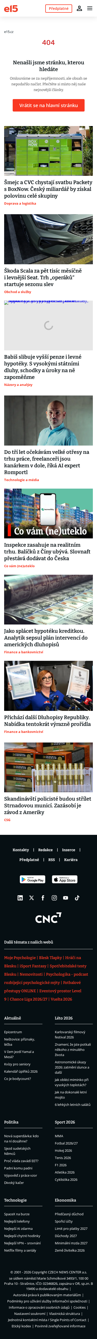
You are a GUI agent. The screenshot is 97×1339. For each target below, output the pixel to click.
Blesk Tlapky (50, 957)
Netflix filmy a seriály (20, 1250)
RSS (51, 860)
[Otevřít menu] (90, 8)
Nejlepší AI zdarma (18, 1228)
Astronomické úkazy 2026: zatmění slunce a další (72, 1067)
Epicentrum (13, 1032)
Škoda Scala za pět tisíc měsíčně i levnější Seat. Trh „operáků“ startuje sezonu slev (43, 277)
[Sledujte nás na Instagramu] (54, 898)
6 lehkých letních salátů (73, 1104)
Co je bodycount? (17, 1078)
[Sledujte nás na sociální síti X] (31, 898)
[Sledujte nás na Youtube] (66, 898)
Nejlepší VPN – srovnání (22, 1243)
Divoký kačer (14, 1182)
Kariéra (71, 860)
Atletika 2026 (64, 1172)
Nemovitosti (31, 974)
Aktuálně (12, 1018)
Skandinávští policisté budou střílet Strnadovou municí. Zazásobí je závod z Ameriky (47, 805)
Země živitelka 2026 (70, 1250)
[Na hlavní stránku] (11, 8)
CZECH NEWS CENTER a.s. (67, 1272)
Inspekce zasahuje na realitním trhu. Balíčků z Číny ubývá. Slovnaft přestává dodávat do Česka (47, 551)
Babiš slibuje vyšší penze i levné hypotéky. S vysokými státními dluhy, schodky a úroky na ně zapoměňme (42, 367)
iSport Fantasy (33, 966)
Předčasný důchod (69, 1214)
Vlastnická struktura (64, 1313)
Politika (11, 1122)
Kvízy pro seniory (17, 1064)
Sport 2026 (65, 1122)
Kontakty (21, 850)
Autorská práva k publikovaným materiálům (47, 1295)
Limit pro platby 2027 (71, 1228)
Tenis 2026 (63, 1157)
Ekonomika (65, 1200)
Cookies (79, 1307)
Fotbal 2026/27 (66, 1143)
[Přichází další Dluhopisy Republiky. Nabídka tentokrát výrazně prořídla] (48, 686)
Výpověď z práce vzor (20, 1175)
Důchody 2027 (66, 1235)
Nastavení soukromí (29, 1313)
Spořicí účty (64, 1221)
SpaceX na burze (16, 1214)
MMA (59, 1136)
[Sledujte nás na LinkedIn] (20, 898)
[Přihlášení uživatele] (79, 8)
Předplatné (29, 860)
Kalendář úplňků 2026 (21, 1071)
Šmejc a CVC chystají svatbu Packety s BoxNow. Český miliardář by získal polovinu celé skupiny (48, 189)
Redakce (45, 850)
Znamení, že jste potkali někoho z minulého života (73, 1049)
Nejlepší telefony (17, 1221)
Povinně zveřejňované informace (60, 1326)
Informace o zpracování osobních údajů (39, 1307)
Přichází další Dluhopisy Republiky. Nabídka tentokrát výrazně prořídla (47, 720)
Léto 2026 (64, 1018)
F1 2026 (60, 1165)
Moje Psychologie (20, 957)
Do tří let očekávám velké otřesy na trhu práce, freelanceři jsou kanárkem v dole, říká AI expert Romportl (46, 462)
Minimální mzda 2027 (71, 1243)
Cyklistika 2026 (66, 1179)
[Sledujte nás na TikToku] (77, 898)
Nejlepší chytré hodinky (22, 1235)
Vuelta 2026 (61, 999)
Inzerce (68, 850)
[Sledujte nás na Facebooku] (43, 898)
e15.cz (8, 31)
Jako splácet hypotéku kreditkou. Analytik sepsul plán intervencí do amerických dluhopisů (46, 638)
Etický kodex (21, 1326)
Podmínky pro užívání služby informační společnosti (47, 1301)
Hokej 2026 (63, 1150)
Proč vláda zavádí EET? (21, 1160)
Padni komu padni (18, 1168)
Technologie (15, 1200)
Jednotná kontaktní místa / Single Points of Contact (47, 1319)
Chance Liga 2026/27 (28, 999)
